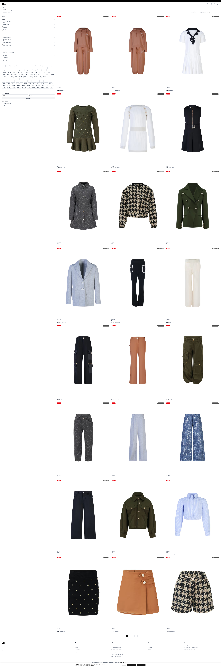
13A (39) (8, 70)
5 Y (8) (4, 83)
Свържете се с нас (115, 645)
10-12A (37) (30, 65)
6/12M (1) (28, 85)
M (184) (4, 89)
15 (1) (22, 70)
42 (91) (17, 81)
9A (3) (38, 87)
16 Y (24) (43, 70)
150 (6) (31, 70)
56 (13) (34, 83)
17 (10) (14, 72)
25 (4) (35, 74)
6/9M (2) (33, 85)
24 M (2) (26, 74)
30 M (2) (35, 76)
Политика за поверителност (191, 647)
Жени (76, 645)
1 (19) (16, 65)
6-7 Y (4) (8, 85)
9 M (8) (29, 87)
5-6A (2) (13, 83)
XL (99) (31, 89)
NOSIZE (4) (9, 89)
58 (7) (38, 83)
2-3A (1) (48, 72)
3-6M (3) (20, 76)
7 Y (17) (52, 85)
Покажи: (192, 12)
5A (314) (42, 83)
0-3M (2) (8, 65)
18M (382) (27, 72)
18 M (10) (22, 72)
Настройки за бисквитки (190, 652)
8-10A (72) (13, 87)
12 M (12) (44, 65)
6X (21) (48, 85)
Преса (149, 649)
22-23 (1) (16, 74)
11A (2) (40, 65)
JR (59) (47, 87)
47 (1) (38, 81)
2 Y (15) (43, 72)
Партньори (150, 652)
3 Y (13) (16, 76)
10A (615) (35, 65)
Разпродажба (110, 3)
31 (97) (40, 76)
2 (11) (40, 72)
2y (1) (8, 76)
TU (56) (22, 89)
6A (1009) (38, 85)
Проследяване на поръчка (117, 652)
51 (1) (21, 83)
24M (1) (30, 74)
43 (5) (21, 81)
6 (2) (46, 83)
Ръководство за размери (117, 649)
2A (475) (4, 76)
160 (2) (48, 70)
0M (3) (13, 65)
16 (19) (39, 70)
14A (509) (18, 70)
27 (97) (43, 74)
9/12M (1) (33, 87)
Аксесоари (77, 649)
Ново (104, 3)
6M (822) (43, 85)
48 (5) (42, 81)
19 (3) (32, 72)
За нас (149, 645)
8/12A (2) (18, 87)
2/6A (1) (4, 74)
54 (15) (30, 83)
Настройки (124, 664)
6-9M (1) (23, 85)
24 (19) (21, 74)
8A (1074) (24, 87)
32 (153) (44, 76)
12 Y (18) (49, 65)
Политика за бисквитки (189, 649)
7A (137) (4, 87)
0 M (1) (4, 65)
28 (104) (47, 74)
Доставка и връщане (116, 647)
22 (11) (12, 74)
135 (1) (4, 70)
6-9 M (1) (18, 85)
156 (139, 635)
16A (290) (4, 72)
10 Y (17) (24, 65)
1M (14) (36, 72)
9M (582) (42, 87)
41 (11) (13, 81)
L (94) (51, 87)
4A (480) (46, 81)
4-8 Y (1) (4, 81)
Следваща (146, 635)
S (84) (14, 89)
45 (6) (30, 81)
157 (142, 635)
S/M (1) (18, 89)
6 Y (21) (4, 85)
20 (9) (8, 74)
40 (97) (8, 81)
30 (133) (30, 76)
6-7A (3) (13, 85)
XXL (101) (40, 89)
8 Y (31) (8, 87)
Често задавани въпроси (117, 654)
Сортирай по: (203, 12)
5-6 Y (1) (8, 83)
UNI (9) (26, 89)
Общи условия (187, 645)
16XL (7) (9, 72)
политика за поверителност (89, 665)
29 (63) (52, 74)
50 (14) (17, 83)
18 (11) (18, 72)
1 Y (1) (20, 65)
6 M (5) (50, 83)
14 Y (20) (12, 70)
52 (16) (25, 83)
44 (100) (25, 81)
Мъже (76, 647)
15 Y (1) (26, 70)
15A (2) (35, 70)
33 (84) (49, 76)
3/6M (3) (25, 76)
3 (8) (12, 76)
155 (136, 635)
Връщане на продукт (116, 656)
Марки (116, 3)
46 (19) (34, 81)
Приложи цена (28, 98)
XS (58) (35, 89)
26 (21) (39, 74)
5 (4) (50, 81)
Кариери (150, 647)
